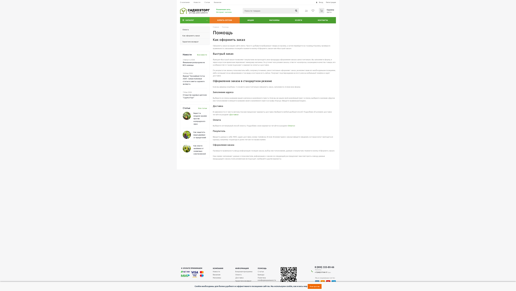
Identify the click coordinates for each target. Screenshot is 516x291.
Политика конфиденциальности (267, 279)
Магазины (274, 20)
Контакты (323, 20)
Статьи (261, 271)
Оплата (291, 126)
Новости (216, 271)
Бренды (261, 275)
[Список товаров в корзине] (327, 12)
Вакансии (216, 275)
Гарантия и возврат (243, 281)
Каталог (190, 20)
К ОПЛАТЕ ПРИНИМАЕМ (191, 268)
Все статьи (202, 108)
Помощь (262, 268)
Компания (218, 268)
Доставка (234, 114)
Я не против (315, 286)
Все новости (202, 55)
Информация (242, 268)
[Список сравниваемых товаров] (306, 11)
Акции (250, 20)
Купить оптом (224, 20)
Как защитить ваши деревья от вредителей (200, 134)
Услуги (298, 20)
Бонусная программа (243, 271)
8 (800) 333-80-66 (324, 267)
